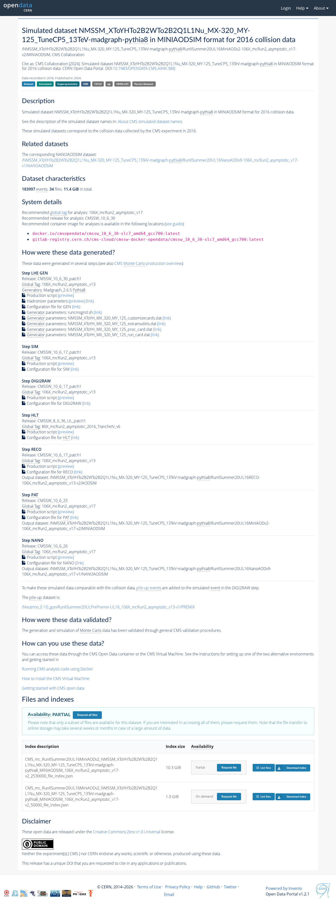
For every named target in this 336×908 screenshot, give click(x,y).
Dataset (28, 84)
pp (108, 84)
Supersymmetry (67, 84)
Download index (296, 768)
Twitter (230, 887)
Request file (229, 767)
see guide (174, 224)
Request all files (87, 714)
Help (198, 887)
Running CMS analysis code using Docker (57, 669)
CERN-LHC (122, 84)
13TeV (98, 84)
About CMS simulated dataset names (150, 121)
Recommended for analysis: (55, 212)
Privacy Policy (177, 887)
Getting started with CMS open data (53, 688)
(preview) (66, 295)
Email (169, 894)
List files (265, 768)
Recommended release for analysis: (53, 218)
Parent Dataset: (143, 84)
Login (286, 8)
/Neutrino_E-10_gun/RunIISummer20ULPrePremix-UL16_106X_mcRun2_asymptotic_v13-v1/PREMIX (108, 607)
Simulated (45, 84)
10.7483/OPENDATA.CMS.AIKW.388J (144, 68)
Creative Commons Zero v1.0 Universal (126, 831)
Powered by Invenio (284, 888)
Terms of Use (149, 887)
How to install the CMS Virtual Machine (55, 678)
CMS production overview (148, 263)
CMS (85, 84)
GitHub (213, 887)
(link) (90, 301)
